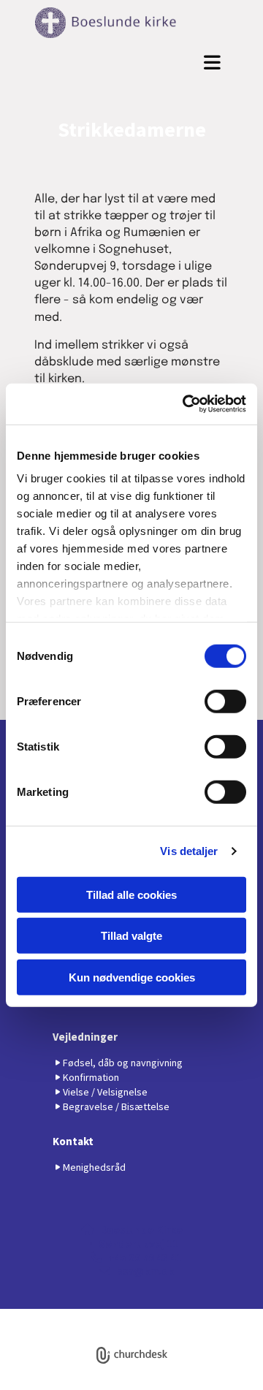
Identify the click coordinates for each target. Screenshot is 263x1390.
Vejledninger (85, 1037)
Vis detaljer (189, 851)
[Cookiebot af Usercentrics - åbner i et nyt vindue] (185, 404)
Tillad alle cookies (131, 894)
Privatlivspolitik (77, 1315)
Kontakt (73, 1141)
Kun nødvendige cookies (132, 977)
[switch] (225, 701)
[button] (131, 62)
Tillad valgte (131, 936)
